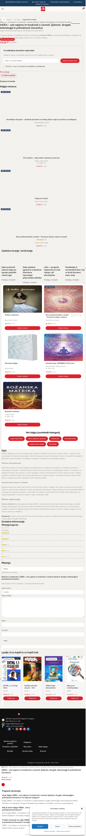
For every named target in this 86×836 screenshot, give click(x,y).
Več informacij (8, 39)
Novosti (28, 516)
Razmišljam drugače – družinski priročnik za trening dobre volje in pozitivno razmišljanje (41, 119)
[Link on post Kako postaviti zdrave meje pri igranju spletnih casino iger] (11, 266)
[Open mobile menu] (3, 9)
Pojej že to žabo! (41, 198)
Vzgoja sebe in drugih (29, 19)
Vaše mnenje (7, 596)
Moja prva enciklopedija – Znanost (52, 688)
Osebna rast (55, 438)
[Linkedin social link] (28, 729)
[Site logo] (43, 9)
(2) (46, 239)
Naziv (4, 621)
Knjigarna (9, 19)
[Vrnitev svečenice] (22, 299)
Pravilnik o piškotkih (49, 831)
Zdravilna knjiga (11, 363)
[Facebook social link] (9, 729)
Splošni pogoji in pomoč (63, 831)
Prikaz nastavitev (74, 826)
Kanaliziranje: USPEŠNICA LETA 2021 (60, 363)
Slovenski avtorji (70, 438)
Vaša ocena (6, 588)
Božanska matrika (12, 411)
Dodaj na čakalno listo (70, 61)
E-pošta (5, 630)
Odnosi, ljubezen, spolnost (37, 438)
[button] (82, 809)
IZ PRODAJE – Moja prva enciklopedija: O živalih (74, 688)
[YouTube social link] (20, 729)
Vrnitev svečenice (12, 315)
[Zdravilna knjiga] (22, 347)
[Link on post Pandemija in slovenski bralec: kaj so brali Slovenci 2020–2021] (75, 266)
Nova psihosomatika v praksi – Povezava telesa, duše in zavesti (41, 237)
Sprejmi (40, 826)
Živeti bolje (53, 444)
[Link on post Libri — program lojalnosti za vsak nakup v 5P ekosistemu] (53, 266)
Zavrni (57, 826)
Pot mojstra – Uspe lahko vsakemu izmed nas (41, 158)
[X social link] (13, 729)
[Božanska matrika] (22, 395)
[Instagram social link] (16, 729)
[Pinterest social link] (24, 729)
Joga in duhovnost (16, 438)
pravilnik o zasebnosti (36, 66)
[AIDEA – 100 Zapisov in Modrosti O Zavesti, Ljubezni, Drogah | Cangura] (36, 22)
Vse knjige (17, 19)
